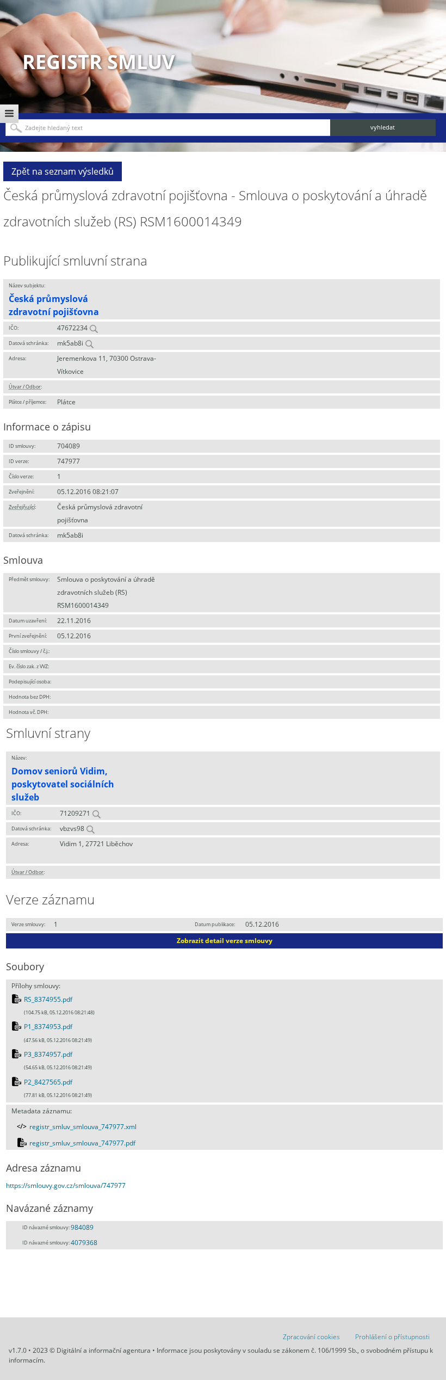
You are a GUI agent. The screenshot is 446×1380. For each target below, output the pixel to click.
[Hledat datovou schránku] (89, 343)
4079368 (84, 1243)
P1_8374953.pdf (48, 1026)
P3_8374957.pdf (48, 1054)
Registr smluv (98, 61)
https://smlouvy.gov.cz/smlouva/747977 (66, 1185)
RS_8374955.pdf (48, 999)
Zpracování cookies (311, 1336)
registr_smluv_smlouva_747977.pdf (82, 1143)
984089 (82, 1227)
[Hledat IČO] (93, 328)
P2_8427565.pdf (48, 1082)
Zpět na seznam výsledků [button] (62, 171)
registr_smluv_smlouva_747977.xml (83, 1127)
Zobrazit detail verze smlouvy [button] (224, 941)
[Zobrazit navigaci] (9, 113)
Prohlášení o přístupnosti (392, 1336)
